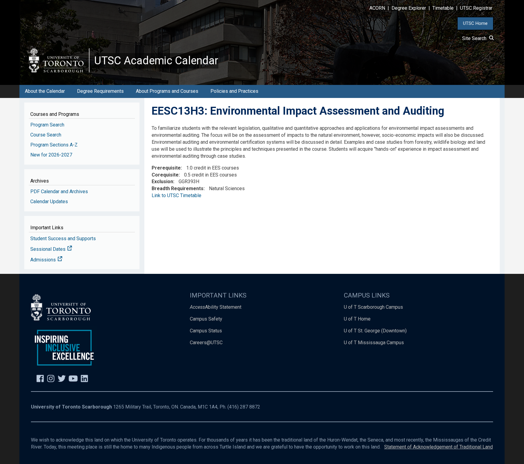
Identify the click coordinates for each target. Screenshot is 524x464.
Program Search (47, 125)
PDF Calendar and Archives (59, 191)
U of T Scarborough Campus (373, 307)
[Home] (59, 60)
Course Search (45, 135)
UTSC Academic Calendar (156, 60)
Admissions (43, 260)
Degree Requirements (100, 91)
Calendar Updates (49, 201)
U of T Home (357, 319)
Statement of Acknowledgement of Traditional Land (438, 447)
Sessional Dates (48, 249)
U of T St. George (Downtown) (375, 331)
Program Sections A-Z (54, 145)
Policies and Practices (234, 91)
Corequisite (165, 175)
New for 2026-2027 (51, 155)
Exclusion (162, 181)
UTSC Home (475, 23)
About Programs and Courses (167, 91)
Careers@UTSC (206, 342)
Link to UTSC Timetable (176, 195)
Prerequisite (166, 168)
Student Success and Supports (63, 238)
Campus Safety (206, 319)
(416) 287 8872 (243, 407)
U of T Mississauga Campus (374, 342)
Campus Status (206, 331)
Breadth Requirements (177, 188)
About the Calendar (45, 91)
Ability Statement (215, 307)
